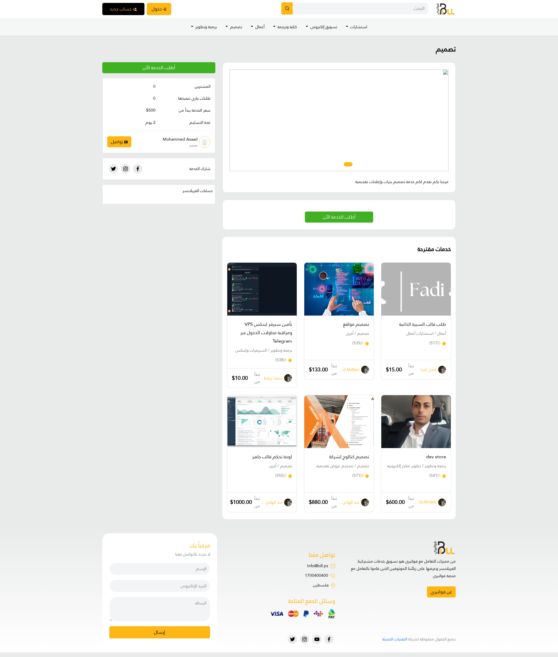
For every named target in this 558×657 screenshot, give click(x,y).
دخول (157, 9)
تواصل (117, 141)
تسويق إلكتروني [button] (323, 27)
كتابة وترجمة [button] (286, 27)
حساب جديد (121, 9)
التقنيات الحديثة (394, 639)
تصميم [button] (235, 27)
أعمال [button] (259, 27)
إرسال (159, 632)
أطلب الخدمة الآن (159, 67)
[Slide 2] (348, 164)
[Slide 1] (356, 164)
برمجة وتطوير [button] (205, 27)
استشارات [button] (358, 27)
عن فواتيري (441, 592)
